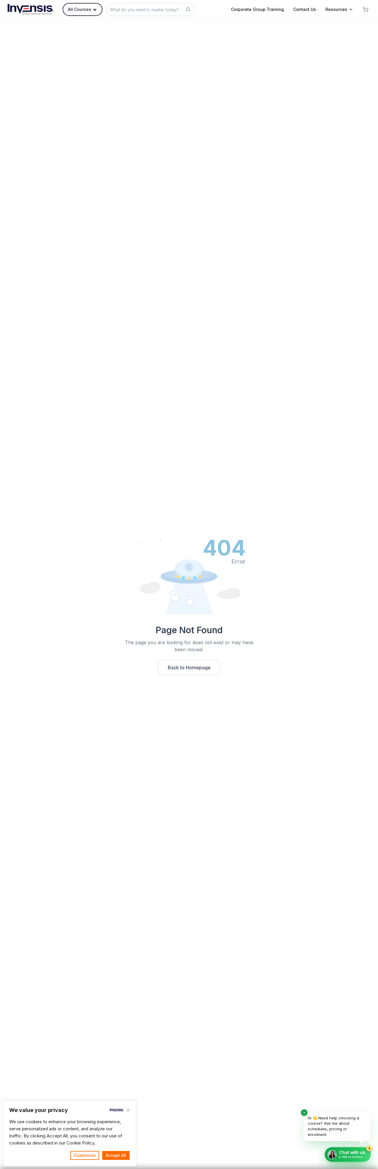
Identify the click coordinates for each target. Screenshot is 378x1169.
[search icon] (188, 9)
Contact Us (304, 9)
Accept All (116, 1155)
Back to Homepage (189, 667)
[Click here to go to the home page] (30, 9)
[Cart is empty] (365, 9)
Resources (336, 9)
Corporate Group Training (257, 9)
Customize (85, 1155)
